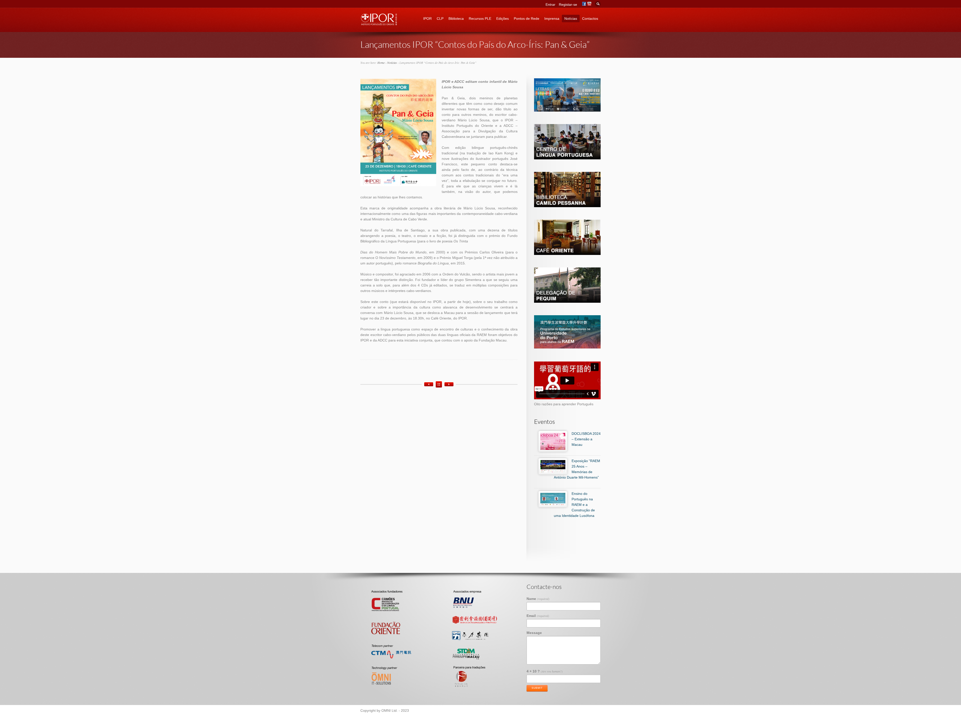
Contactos (590, 19)
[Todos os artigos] (439, 384)
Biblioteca (456, 19)
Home (381, 63)
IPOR (427, 19)
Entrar (550, 5)
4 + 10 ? (545, 671)
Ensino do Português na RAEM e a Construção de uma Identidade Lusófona (574, 505)
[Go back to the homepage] (379, 24)
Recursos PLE (480, 19)
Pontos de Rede (526, 19)
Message (534, 633)
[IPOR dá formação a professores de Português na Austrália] (428, 384)
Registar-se (568, 5)
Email (538, 616)
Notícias (570, 19)
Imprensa (551, 19)
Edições (502, 19)
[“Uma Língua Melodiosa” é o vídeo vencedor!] (448, 384)
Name (538, 599)
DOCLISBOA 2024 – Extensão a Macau (586, 439)
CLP (440, 19)
